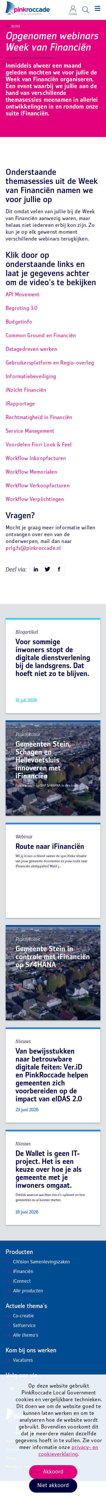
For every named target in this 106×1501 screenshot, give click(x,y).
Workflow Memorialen (31, 472)
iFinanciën (23, 1272)
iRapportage (20, 404)
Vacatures (23, 1360)
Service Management (30, 431)
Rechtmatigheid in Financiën (39, 417)
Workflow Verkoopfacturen (38, 486)
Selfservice (24, 1326)
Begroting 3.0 (22, 308)
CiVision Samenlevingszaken (41, 1262)
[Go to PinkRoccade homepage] (28, 8)
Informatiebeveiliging (31, 376)
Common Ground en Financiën (41, 335)
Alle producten (28, 1291)
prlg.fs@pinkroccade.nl (33, 548)
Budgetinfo (19, 322)
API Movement (22, 295)
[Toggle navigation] (97, 8)
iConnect (22, 1281)
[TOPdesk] (73, 7)
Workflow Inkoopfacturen (36, 458)
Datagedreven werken (31, 349)
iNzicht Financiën (26, 390)
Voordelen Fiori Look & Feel (39, 445)
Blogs (15, 26)
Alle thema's (25, 1335)
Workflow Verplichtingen (35, 499)
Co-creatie (23, 1316)
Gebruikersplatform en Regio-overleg (50, 363)
